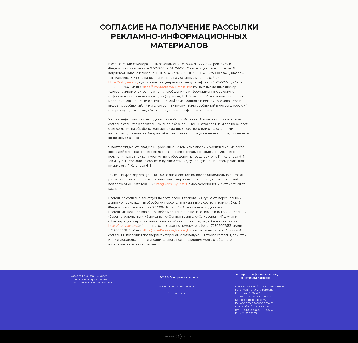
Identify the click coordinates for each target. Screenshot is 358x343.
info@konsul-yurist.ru (172, 184)
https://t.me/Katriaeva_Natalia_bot (167, 87)
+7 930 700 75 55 (265, 306)
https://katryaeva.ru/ (123, 82)
